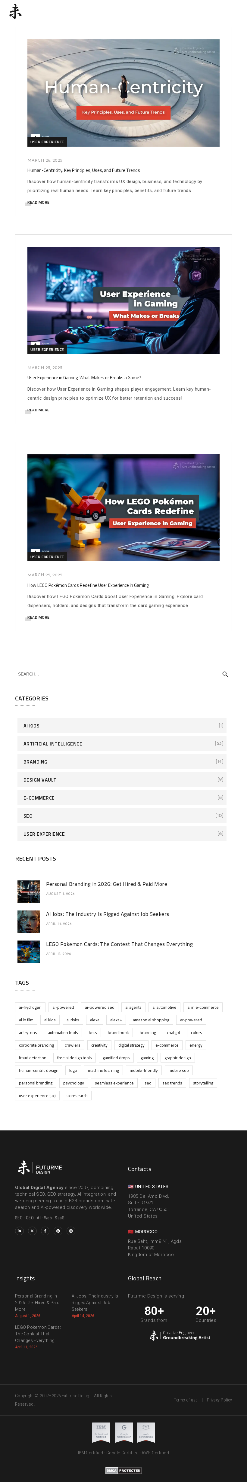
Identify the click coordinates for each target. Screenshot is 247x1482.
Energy (195, 1045)
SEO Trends (172, 1083)
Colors (196, 1032)
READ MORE (38, 202)
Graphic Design (177, 1057)
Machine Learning (103, 1070)
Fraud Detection (32, 1057)
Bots (93, 1032)
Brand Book (118, 1032)
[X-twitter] (32, 1231)
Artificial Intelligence (52, 743)
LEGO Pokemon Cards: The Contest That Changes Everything (119, 944)
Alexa (94, 1020)
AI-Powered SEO (99, 1007)
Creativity (99, 1045)
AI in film (26, 1020)
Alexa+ (116, 1020)
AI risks (73, 1020)
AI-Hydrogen (30, 1007)
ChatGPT (173, 1032)
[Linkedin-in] (19, 1231)
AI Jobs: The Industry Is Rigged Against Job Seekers (107, 914)
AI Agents (133, 1007)
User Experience (47, 142)
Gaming (147, 1057)
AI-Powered (63, 1007)
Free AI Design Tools (74, 1057)
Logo (73, 1070)
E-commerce (39, 797)
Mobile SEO (179, 1070)
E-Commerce (167, 1045)
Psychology (73, 1083)
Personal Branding (35, 1083)
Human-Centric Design (38, 1070)
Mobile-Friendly (144, 1070)
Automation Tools (63, 1032)
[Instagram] (71, 1231)
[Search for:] (123, 673)
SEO (28, 815)
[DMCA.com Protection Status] (123, 1470)
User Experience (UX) (37, 1095)
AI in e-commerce (203, 1007)
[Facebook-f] (45, 1231)
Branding (35, 761)
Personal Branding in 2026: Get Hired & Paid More (106, 884)
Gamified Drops (116, 1057)
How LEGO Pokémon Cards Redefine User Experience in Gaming (88, 585)
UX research (77, 1095)
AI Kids (31, 725)
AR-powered (191, 1020)
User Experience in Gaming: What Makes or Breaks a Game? (84, 377)
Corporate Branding (36, 1045)
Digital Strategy (131, 1045)
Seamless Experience (114, 1083)
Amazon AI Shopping (151, 1020)
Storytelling (203, 1083)
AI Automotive (164, 1007)
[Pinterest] (58, 1231)
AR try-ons (28, 1032)
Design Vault (40, 779)
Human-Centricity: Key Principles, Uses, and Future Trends (83, 170)
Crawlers (72, 1045)
